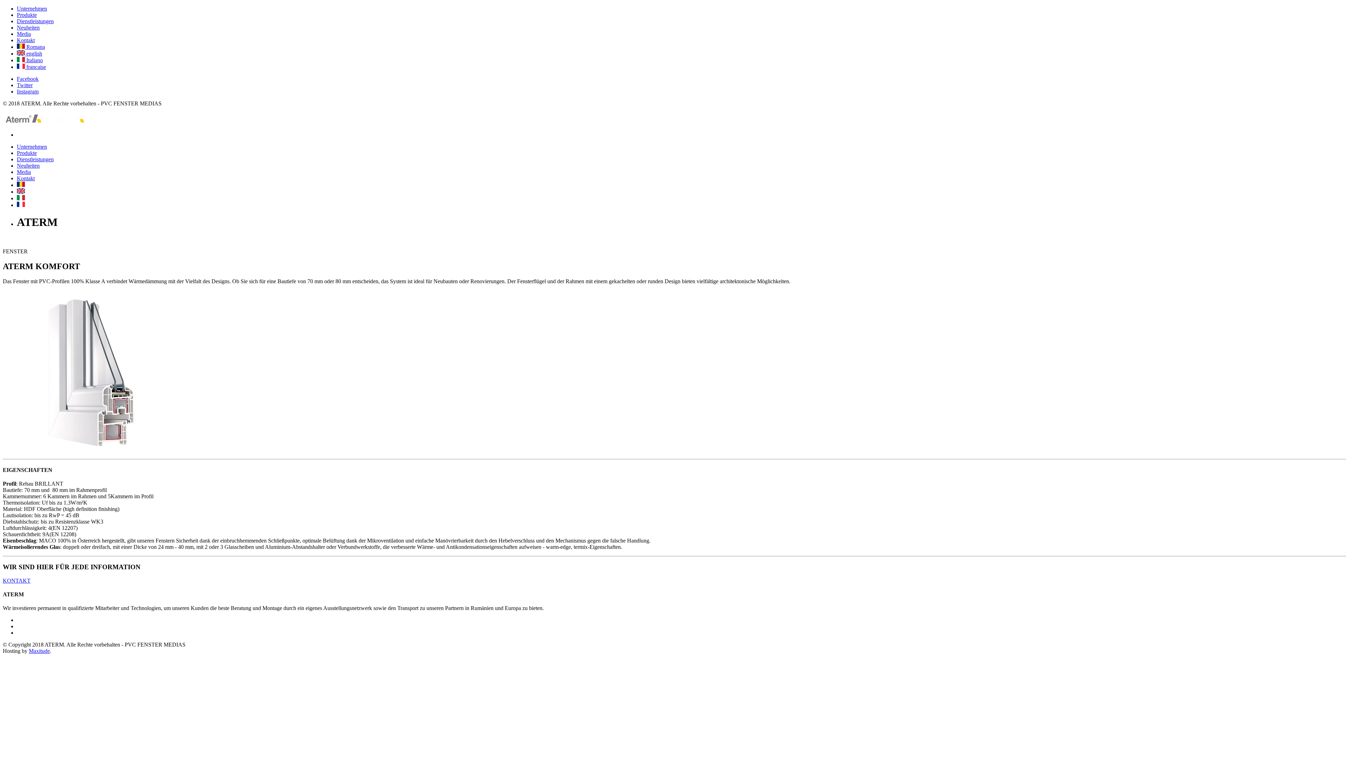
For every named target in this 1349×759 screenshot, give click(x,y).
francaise (35, 67)
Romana (35, 47)
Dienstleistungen (35, 21)
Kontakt (26, 40)
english (33, 54)
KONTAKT (17, 581)
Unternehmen (32, 9)
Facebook (28, 79)
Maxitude (39, 651)
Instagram (28, 92)
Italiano (34, 60)
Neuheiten (28, 28)
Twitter (25, 85)
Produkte (27, 15)
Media (24, 34)
